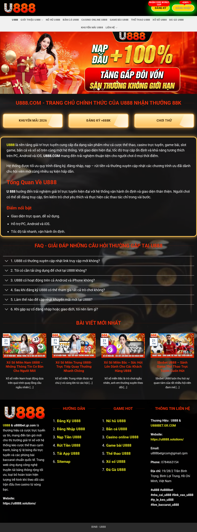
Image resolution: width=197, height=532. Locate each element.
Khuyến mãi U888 (92, 27)
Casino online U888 (94, 19)
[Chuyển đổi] (6, 261)
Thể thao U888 (140, 19)
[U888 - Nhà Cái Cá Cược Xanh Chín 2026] (20, 8)
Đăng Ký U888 (69, 421)
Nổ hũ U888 (53, 19)
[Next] (188, 62)
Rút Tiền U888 (68, 445)
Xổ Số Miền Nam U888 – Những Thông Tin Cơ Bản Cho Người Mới (24, 367)
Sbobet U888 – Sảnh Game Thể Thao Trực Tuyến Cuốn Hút (172, 367)
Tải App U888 (68, 453)
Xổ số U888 (160, 19)
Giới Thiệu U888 (30, 19)
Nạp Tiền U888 (69, 437)
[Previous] (8, 62)
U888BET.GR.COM (163, 425)
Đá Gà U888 (176, 19)
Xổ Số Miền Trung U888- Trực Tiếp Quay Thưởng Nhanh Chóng (74, 367)
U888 (15, 19)
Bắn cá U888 (71, 19)
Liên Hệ (110, 27)
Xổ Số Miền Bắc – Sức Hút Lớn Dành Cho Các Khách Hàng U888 (123, 367)
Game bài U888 (119, 19)
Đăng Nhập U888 (71, 429)
